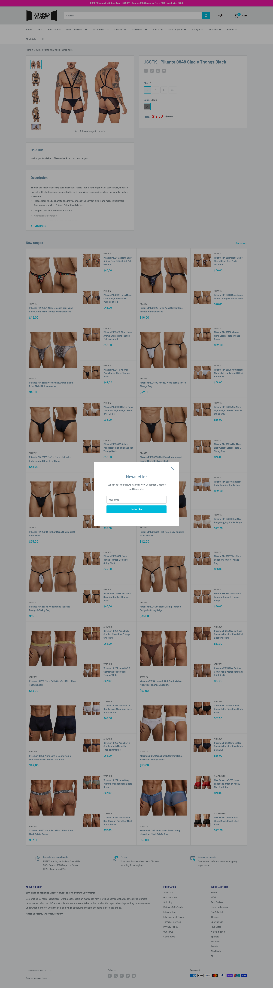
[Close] (172, 468)
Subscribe (136, 509)
